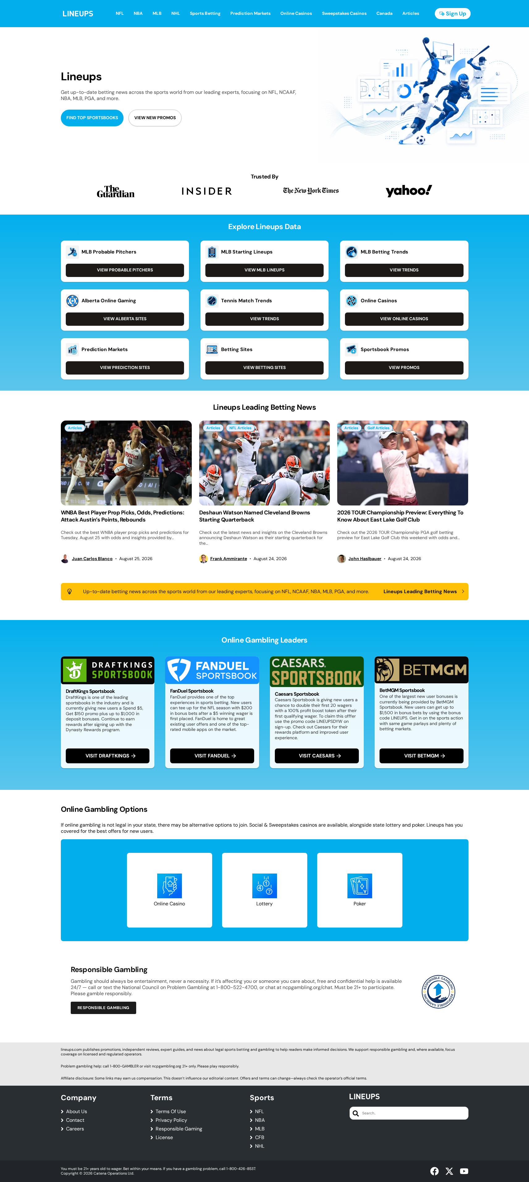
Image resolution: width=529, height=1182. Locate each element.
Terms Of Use (171, 1112)
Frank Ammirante (228, 558)
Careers (75, 1129)
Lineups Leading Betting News (420, 592)
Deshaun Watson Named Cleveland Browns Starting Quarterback (254, 516)
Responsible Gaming (179, 1129)
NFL (259, 1112)
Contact (75, 1120)
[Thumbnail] (126, 463)
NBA (260, 1120)
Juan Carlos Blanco (92, 558)
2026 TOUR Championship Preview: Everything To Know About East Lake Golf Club (400, 516)
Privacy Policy (171, 1120)
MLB (260, 1129)
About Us (76, 1112)
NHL (259, 1146)
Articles (75, 427)
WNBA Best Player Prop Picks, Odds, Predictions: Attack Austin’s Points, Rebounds (122, 516)
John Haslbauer (364, 558)
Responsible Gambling (103, 1007)
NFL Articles (240, 427)
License (164, 1137)
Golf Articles (378, 427)
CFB (259, 1137)
